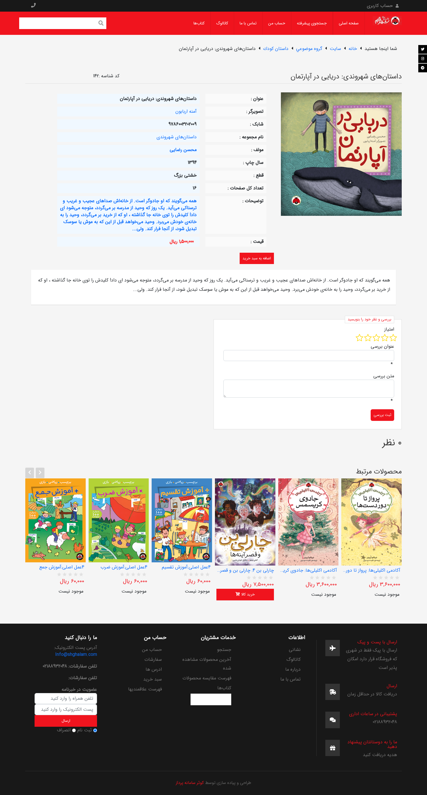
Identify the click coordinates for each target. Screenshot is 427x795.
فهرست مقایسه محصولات (206, 678)
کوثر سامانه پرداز (190, 783)
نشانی (295, 649)
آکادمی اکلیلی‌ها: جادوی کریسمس (308, 570)
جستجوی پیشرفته (312, 23)
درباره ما (293, 669)
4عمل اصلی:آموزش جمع (61, 567)
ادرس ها (154, 669)
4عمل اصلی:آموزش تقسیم (186, 567)
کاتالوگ (222, 23)
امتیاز (389, 329)
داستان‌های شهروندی (177, 137)
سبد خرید (152, 679)
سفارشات (153, 659)
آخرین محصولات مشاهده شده (206, 664)
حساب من (276, 23)
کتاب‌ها (198, 23)
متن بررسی (383, 376)
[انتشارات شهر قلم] (387, 23)
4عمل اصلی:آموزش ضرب (124, 567)
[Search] (101, 23)
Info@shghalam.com (76, 654)
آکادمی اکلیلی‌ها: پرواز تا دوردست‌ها (371, 570)
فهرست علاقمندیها (145, 689)
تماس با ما (248, 23)
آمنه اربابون (186, 111)
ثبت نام (84, 730)
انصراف (64, 730)
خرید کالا (247, 594)
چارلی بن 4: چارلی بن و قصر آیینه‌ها (245, 570)
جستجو (224, 649)
